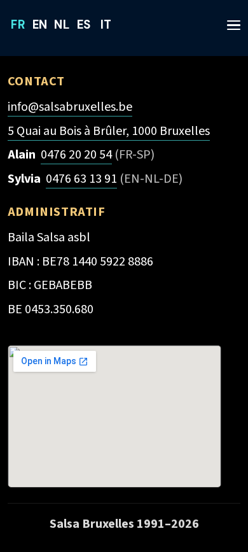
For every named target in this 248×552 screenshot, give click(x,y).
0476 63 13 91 (81, 178)
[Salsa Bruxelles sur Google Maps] (114, 416)
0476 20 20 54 (76, 154)
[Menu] (229, 19)
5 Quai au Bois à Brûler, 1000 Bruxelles (109, 131)
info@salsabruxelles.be (70, 106)
